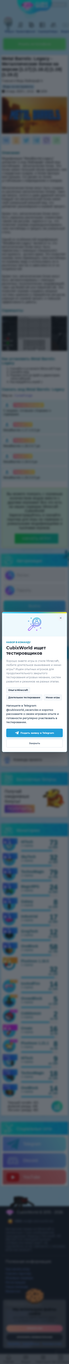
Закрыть (34, 743)
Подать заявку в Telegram (37, 732)
